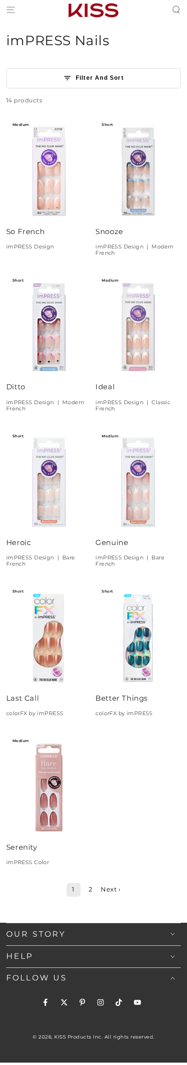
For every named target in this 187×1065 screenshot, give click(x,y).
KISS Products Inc (78, 1037)
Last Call (22, 698)
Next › (110, 889)
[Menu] (10, 10)
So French (25, 231)
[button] (176, 10)
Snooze (109, 231)
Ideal (105, 387)
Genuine (111, 542)
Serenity (21, 847)
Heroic (18, 542)
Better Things (121, 698)
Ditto (15, 387)
